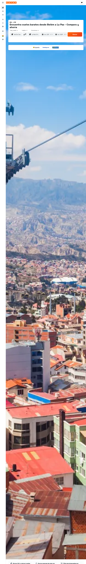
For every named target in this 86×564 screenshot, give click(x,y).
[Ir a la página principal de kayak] (11, 3)
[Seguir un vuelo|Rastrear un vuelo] (3, 23)
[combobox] (35, 30)
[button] (3, 2)
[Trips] (3, 31)
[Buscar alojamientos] (3, 11)
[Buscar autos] (3, 14)
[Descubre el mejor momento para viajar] (3, 26)
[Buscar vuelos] (3, 7)
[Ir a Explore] (3, 19)
